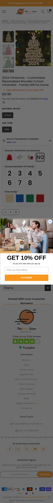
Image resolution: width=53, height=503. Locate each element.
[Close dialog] (50, 221)
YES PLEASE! (26, 277)
